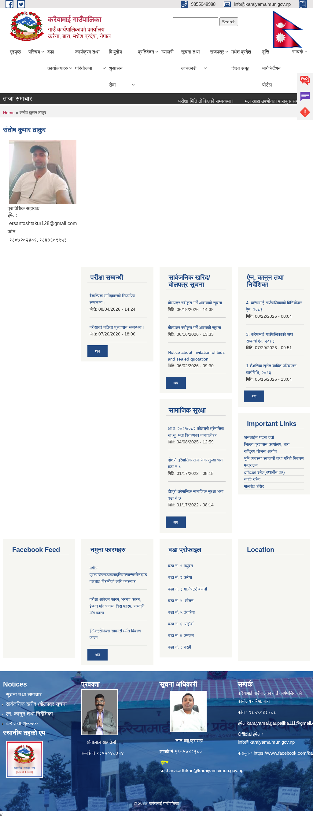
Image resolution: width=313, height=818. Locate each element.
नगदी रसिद (252, 479)
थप (97, 351)
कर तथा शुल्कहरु (22, 723)
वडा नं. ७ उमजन (181, 635)
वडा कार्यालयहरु (57, 60)
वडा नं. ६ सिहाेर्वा (180, 623)
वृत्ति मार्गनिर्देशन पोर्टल (271, 68)
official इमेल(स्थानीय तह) (264, 472)
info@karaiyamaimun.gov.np (266, 742)
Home (9, 112)
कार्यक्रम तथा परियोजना (87, 60)
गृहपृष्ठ (15, 51)
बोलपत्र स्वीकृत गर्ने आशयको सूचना (195, 302)
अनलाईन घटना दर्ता (259, 437)
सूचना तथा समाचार (24, 695)
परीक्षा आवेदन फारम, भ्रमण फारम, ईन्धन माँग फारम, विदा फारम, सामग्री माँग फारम (117, 606)
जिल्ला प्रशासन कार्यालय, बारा (266, 444)
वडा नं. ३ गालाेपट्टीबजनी (187, 589)
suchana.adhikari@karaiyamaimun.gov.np (201, 770)
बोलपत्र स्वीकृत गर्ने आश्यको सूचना (194, 327)
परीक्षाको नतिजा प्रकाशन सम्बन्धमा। (117, 327)
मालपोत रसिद (254, 486)
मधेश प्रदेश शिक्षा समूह (241, 60)
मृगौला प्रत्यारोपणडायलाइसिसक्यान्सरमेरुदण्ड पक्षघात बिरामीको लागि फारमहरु (118, 574)
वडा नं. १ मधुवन (180, 565)
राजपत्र (217, 51)
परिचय (34, 51)
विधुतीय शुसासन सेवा (116, 68)
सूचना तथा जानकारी (190, 60)
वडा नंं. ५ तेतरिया (181, 612)
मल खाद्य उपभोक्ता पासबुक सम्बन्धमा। (269, 101)
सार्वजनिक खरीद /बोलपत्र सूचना (36, 704)
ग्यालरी (167, 51)
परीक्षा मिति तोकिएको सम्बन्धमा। (197, 101)
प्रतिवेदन (146, 51)
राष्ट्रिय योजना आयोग (260, 451)
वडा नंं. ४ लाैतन (180, 600)
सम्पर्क (297, 51)
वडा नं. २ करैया (180, 577)
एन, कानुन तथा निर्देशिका (29, 714)
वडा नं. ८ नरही (179, 647)
